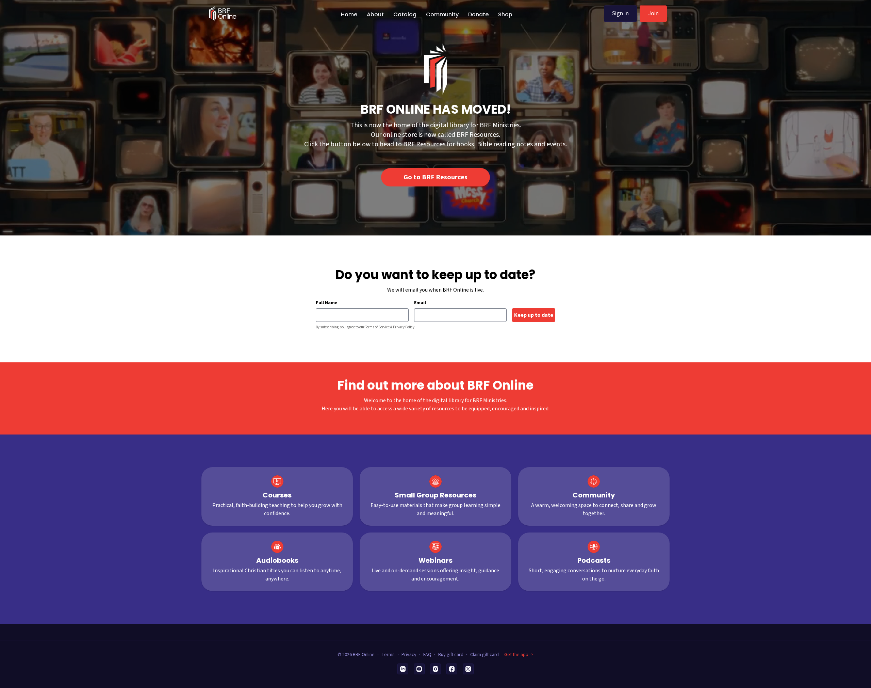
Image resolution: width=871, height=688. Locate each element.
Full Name (327, 302)
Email (420, 302)
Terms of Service (377, 327)
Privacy (408, 654)
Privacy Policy (403, 327)
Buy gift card (450, 654)
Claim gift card (484, 654)
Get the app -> (518, 654)
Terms (388, 654)
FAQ (427, 654)
